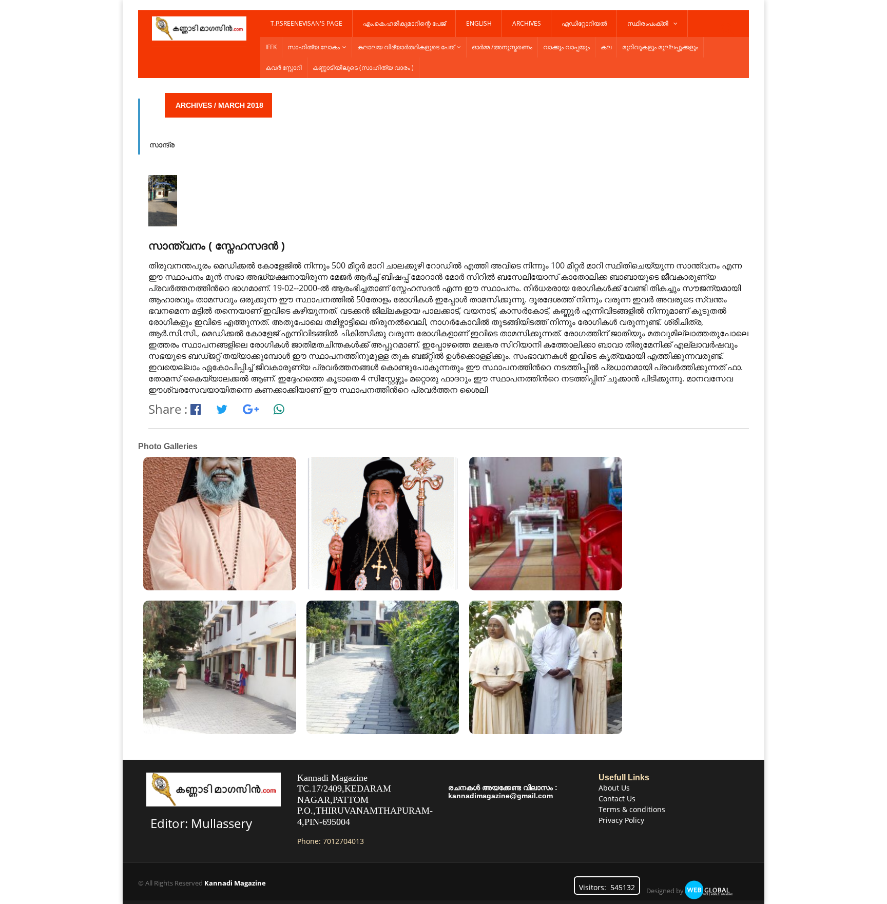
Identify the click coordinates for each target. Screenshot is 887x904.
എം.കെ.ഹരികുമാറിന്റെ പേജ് (404, 23)
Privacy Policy (621, 820)
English (479, 23)
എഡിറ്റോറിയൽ (584, 23)
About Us (614, 788)
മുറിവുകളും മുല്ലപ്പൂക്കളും (660, 47)
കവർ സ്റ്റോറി (283, 67)
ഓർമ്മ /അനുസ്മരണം (502, 47)
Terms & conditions (632, 809)
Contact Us (617, 798)
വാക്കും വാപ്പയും (566, 47)
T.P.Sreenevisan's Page (306, 23)
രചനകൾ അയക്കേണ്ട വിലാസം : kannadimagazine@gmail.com (502, 791)
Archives (526, 23)
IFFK (271, 47)
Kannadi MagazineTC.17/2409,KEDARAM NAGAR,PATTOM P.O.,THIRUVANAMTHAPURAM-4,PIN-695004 (365, 800)
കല (606, 47)
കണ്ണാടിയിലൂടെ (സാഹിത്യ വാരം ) (363, 67)
